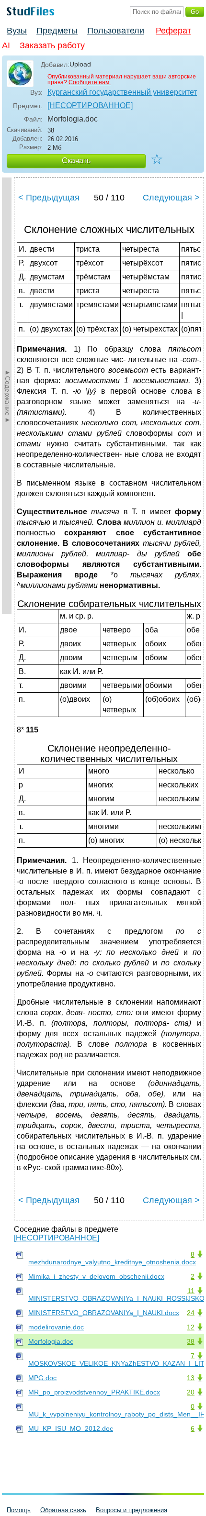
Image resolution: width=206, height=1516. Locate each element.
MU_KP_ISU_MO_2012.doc (70, 1428)
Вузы (17, 30)
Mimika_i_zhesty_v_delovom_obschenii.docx (96, 1276)
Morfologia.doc (50, 1341)
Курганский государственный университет (122, 92)
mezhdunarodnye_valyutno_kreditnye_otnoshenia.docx (112, 1262)
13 (191, 1378)
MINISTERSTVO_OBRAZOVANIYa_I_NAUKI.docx (103, 1313)
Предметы (57, 30)
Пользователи (115, 30)
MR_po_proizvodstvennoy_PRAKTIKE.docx (94, 1392)
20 (191, 1392)
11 (191, 1291)
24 (191, 1313)
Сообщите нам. (90, 82)
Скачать (76, 160)
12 (191, 1327)
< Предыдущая (49, 197)
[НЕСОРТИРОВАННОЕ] (90, 105)
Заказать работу (52, 45)
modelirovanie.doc (56, 1327)
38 (191, 1341)
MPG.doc (42, 1378)
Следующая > (171, 197)
